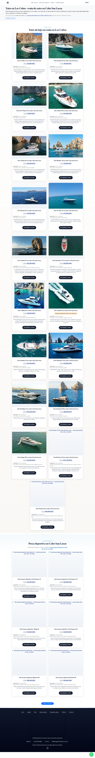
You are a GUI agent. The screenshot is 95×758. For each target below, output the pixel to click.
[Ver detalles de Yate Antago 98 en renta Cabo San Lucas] (29, 442)
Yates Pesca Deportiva (44, 2)
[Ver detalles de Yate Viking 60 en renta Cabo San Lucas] (29, 296)
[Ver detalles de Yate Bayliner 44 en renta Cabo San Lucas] (66, 146)
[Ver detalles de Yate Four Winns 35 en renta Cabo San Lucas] (29, 96)
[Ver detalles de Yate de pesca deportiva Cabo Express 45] (66, 614)
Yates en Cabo (34, 2)
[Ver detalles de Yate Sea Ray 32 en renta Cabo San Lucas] (29, 46)
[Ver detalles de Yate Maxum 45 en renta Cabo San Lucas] (29, 196)
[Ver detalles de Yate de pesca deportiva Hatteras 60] (29, 663)
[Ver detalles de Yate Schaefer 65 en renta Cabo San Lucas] (29, 346)
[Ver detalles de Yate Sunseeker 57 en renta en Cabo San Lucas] (66, 246)
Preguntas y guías (60, 2)
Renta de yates (43, 712)
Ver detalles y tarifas (29, 77)
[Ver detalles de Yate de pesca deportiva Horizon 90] (66, 663)
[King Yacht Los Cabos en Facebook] (47, 748)
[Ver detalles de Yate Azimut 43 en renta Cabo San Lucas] (29, 146)
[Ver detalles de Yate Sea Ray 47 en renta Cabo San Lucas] (66, 196)
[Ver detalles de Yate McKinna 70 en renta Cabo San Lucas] (66, 346)
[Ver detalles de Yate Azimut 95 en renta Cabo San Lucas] (47, 494)
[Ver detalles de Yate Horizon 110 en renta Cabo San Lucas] (66, 442)
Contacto (71, 712)
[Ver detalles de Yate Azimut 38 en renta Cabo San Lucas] (66, 96)
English (87, 2)
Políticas (52, 2)
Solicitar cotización (47, 703)
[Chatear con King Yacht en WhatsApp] (91, 754)
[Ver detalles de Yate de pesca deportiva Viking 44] (29, 614)
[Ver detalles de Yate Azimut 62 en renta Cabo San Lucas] (66, 296)
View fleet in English (10, 18)
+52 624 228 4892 (37, 741)
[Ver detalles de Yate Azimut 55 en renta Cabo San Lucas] (29, 246)
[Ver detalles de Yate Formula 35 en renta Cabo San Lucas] (66, 46)
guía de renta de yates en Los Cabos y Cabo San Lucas (39, 15)
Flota (35, 712)
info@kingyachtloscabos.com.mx (60, 741)
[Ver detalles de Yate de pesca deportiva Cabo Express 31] (29, 564)
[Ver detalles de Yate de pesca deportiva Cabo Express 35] (66, 564)
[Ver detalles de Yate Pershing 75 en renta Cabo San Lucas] (29, 394)
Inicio (22, 712)
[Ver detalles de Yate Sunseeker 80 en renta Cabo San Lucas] (66, 394)
